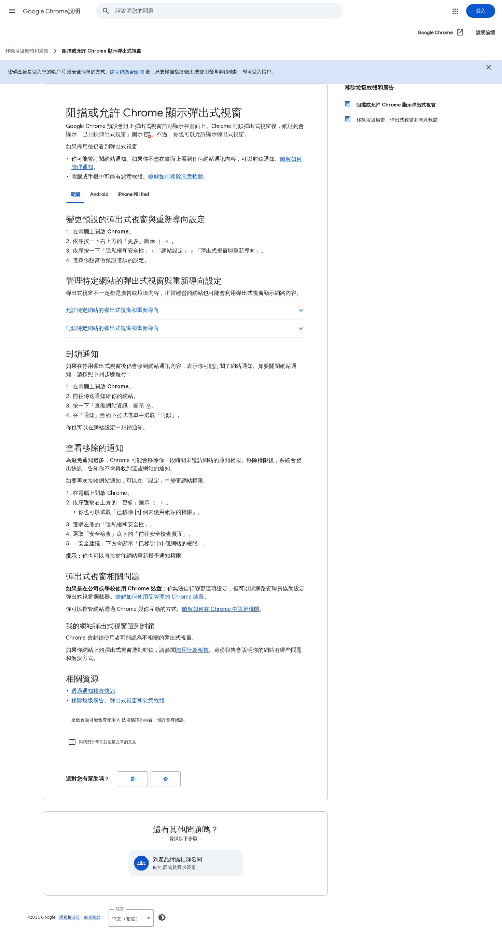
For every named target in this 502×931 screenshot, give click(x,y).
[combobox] (228, 11)
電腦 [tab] (75, 194)
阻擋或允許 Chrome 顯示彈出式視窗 (396, 105)
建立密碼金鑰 (124, 72)
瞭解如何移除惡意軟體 (175, 176)
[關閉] (489, 68)
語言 (120, 909)
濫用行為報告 (192, 650)
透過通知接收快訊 (93, 691)
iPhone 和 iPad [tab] (133, 194)
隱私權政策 (69, 917)
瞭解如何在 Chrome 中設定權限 (221, 609)
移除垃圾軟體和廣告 (369, 87)
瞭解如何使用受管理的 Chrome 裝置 (159, 596)
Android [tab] (99, 194)
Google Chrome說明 (51, 11)
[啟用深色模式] (162, 917)
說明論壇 (485, 32)
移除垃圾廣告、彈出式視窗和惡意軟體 (118, 700)
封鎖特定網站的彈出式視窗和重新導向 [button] (112, 328)
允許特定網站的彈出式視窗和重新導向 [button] (112, 310)
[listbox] (131, 918)
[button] (12, 11)
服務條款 (92, 917)
